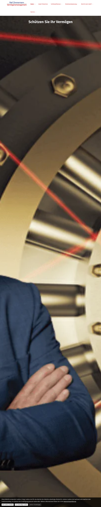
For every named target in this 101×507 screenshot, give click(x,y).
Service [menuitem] (32, 12)
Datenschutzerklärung (70, 501)
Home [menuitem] (32, 4)
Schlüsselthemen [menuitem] (56, 4)
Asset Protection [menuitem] (43, 4)
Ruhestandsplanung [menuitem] (71, 4)
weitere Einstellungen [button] (35, 504)
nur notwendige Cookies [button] (21, 504)
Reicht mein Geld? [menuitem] (86, 4)
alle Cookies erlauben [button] (7, 504)
